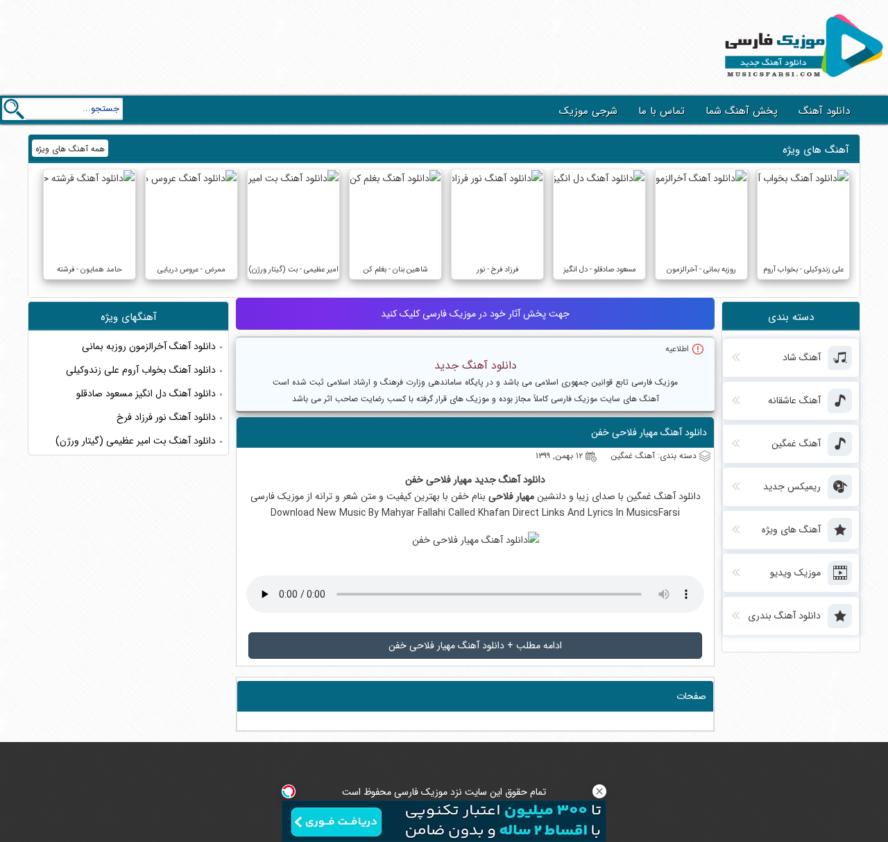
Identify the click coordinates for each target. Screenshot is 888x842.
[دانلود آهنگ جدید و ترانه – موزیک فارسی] (801, 80)
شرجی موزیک (588, 111)
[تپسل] (289, 791)
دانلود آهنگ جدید (475, 365)
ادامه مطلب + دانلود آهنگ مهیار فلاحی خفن (475, 645)
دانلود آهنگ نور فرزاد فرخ (166, 417)
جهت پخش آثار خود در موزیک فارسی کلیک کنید (475, 313)
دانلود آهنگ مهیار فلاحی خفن (649, 432)
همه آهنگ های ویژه (70, 148)
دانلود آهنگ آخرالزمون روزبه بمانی (149, 346)
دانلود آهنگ (824, 111)
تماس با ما (661, 111)
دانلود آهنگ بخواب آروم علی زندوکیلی (141, 370)
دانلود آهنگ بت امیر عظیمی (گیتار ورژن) (136, 440)
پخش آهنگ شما (742, 111)
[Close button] (599, 791)
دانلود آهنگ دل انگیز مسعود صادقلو (146, 393)
